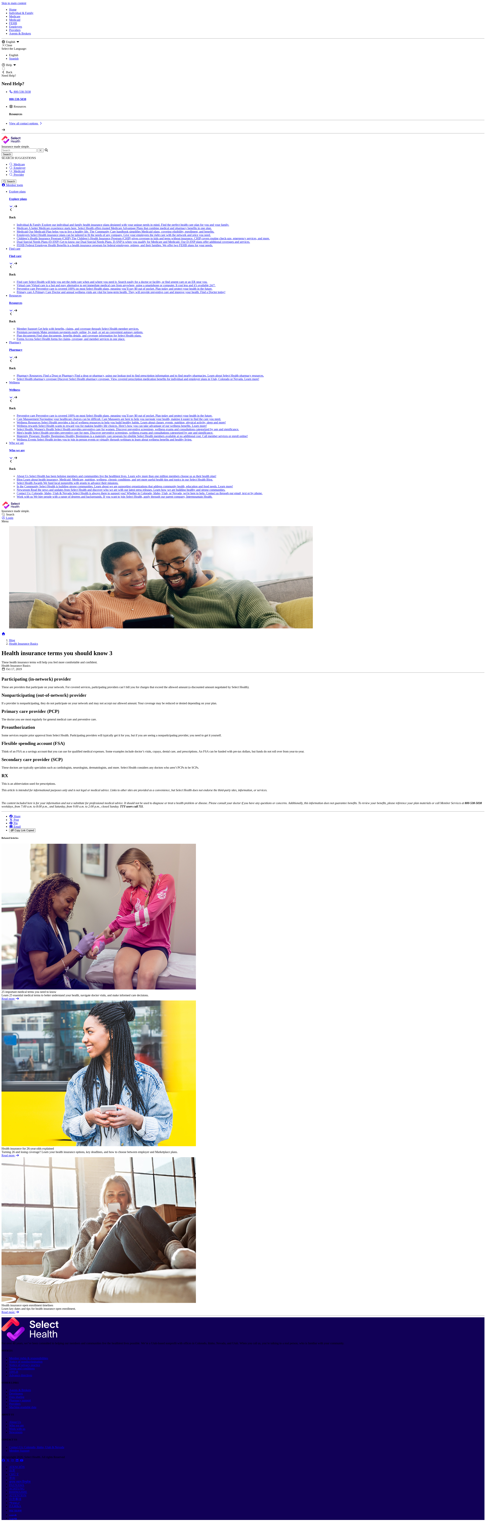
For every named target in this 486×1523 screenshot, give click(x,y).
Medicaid (14, 19)
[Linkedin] (17, 1460)
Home (13, 9)
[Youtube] (22, 1460)
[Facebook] (4, 1460)
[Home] (3, 633)
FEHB (13, 23)
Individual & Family (21, 13)
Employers (15, 26)
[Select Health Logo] (30, 1339)
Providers (15, 30)
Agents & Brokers (20, 33)
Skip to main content (14, 3)
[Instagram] (13, 1460)
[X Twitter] (8, 1460)
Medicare (14, 16)
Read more (8, 998)
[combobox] (19, 150)
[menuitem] (246, 199)
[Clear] (40, 150)
